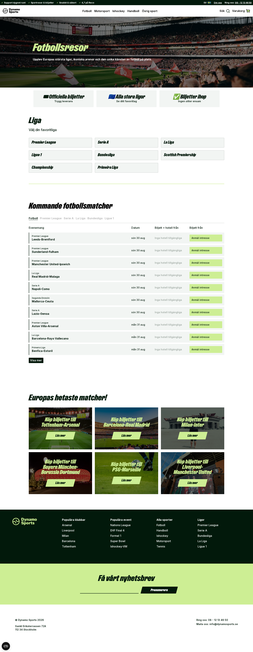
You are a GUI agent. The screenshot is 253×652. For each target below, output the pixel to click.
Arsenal (67, 525)
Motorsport (102, 11)
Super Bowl (117, 541)
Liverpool (68, 530)
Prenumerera (159, 590)
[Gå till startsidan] (11, 11)
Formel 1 (115, 535)
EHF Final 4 (117, 530)
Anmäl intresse (200, 237)
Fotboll (87, 11)
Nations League (120, 525)
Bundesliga (95, 218)
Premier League (51, 218)
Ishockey (118, 11)
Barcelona (68, 541)
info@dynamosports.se (223, 624)
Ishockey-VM (118, 546)
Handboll (133, 11)
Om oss (218, 2)
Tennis (160, 546)
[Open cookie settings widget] (6, 646)
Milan (65, 535)
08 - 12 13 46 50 (243, 2)
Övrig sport (149, 11)
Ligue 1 (109, 218)
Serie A (69, 218)
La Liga (80, 218)
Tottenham (69, 546)
